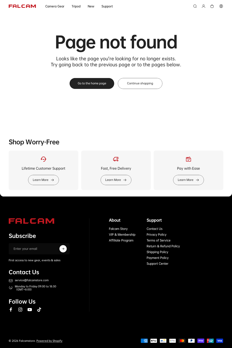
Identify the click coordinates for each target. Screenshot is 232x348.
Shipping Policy (157, 252)
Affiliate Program (121, 240)
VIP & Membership (122, 234)
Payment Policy (158, 258)
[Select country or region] (221, 6)
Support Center (157, 263)
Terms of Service (159, 240)
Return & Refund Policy (163, 246)
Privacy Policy (156, 234)
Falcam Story (118, 229)
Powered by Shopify (49, 340)
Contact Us (154, 229)
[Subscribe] (63, 248)
